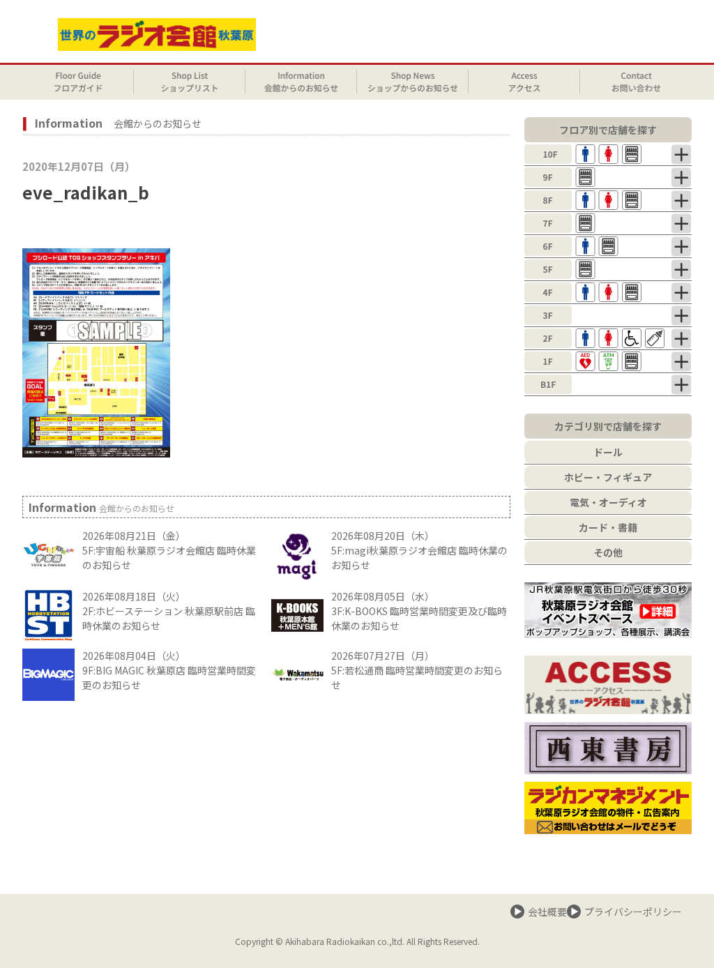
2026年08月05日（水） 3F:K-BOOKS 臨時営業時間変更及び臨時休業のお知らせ (419, 611)
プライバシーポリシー (633, 911)
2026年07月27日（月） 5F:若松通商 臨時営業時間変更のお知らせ (417, 670)
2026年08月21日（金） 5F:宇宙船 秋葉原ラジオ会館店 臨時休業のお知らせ (169, 550)
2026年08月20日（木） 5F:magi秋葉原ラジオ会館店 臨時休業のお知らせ (419, 550)
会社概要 (547, 911)
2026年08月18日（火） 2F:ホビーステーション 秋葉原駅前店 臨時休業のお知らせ (168, 611)
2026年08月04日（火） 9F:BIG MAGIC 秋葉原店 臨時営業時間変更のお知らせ (169, 670)
